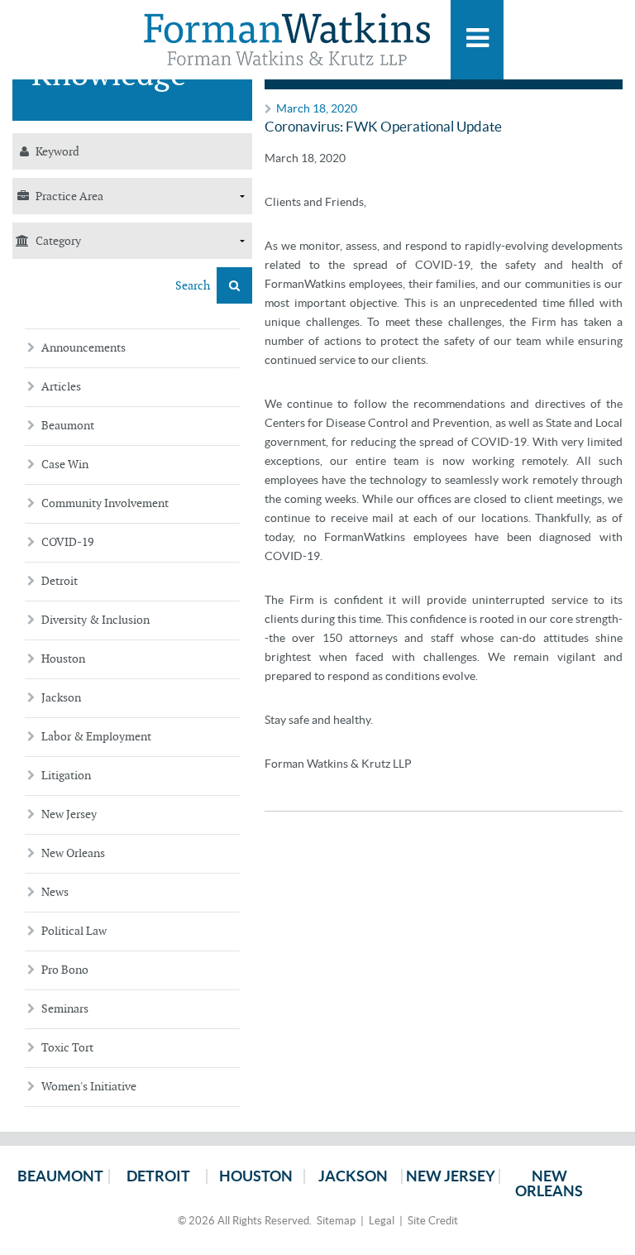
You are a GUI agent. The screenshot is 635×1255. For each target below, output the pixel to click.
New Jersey (69, 814)
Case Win (64, 464)
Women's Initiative (88, 1087)
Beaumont (67, 426)
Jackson (61, 698)
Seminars (64, 1009)
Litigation (66, 776)
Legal (381, 1220)
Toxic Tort (67, 1048)
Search (193, 286)
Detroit (59, 581)
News (55, 892)
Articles (61, 387)
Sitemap (336, 1220)
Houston (63, 659)
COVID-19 (67, 542)
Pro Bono (64, 970)
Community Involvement (105, 503)
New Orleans (73, 853)
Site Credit (433, 1220)
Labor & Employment (96, 737)
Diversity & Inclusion (95, 620)
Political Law (74, 931)
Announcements (83, 348)
